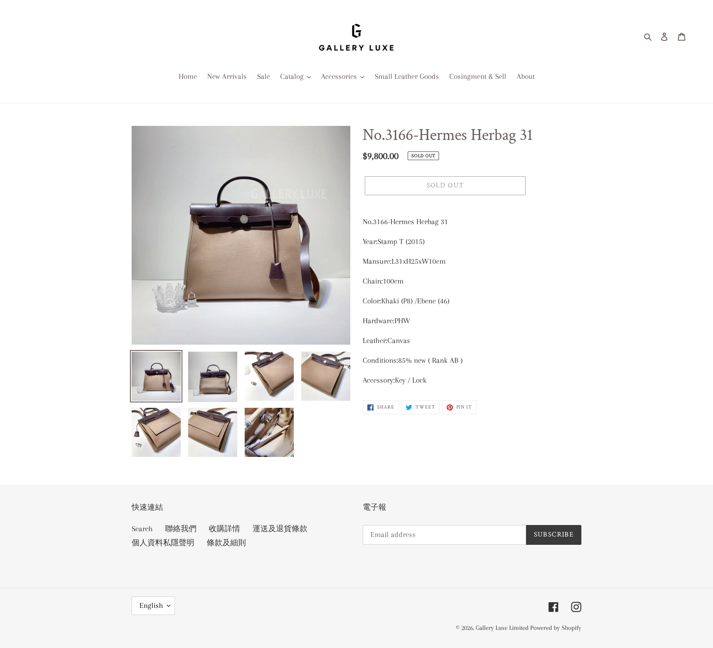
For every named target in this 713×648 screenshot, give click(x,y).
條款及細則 (226, 543)
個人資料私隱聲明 (163, 543)
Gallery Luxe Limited (503, 627)
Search (142, 529)
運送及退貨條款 (280, 529)
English (151, 605)
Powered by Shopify (555, 627)
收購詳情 (224, 529)
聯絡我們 (180, 529)
